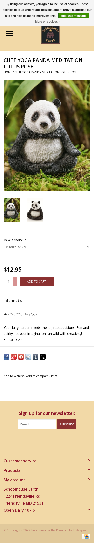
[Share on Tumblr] (35, 357)
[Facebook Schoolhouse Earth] (34, 439)
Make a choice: (15, 240)
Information (14, 300)
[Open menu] (9, 33)
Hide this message (74, 15)
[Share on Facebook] (6, 357)
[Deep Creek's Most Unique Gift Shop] (57, 34)
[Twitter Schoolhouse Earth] (43, 439)
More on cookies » (47, 21)
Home (8, 72)
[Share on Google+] (14, 357)
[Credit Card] (85, 536)
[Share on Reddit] (28, 357)
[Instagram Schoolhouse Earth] (60, 439)
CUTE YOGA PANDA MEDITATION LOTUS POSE (45, 72)
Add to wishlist (14, 376)
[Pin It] (21, 357)
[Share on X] (43, 357)
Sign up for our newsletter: (47, 413)
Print (54, 376)
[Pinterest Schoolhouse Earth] (51, 439)
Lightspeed (80, 530)
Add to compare (37, 376)
